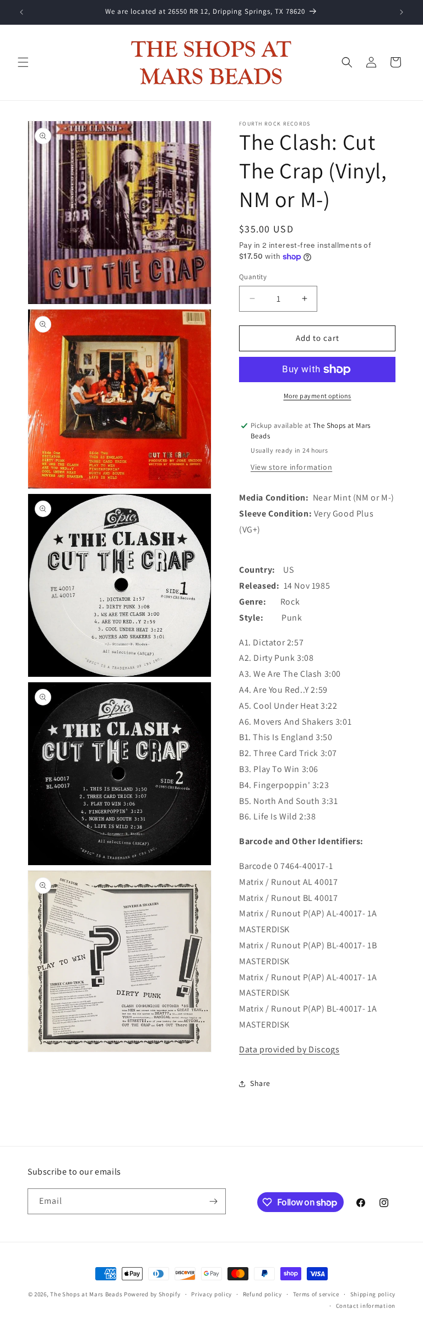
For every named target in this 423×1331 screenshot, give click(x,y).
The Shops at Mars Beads (86, 1294)
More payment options (317, 396)
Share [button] (260, 1083)
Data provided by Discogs (289, 1049)
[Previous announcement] (21, 12)
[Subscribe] (213, 1201)
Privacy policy (211, 1294)
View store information (291, 467)
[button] (23, 62)
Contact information (365, 1306)
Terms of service (316, 1294)
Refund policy (262, 1294)
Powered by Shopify (152, 1294)
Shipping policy (373, 1294)
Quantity (253, 276)
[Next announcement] (401, 12)
